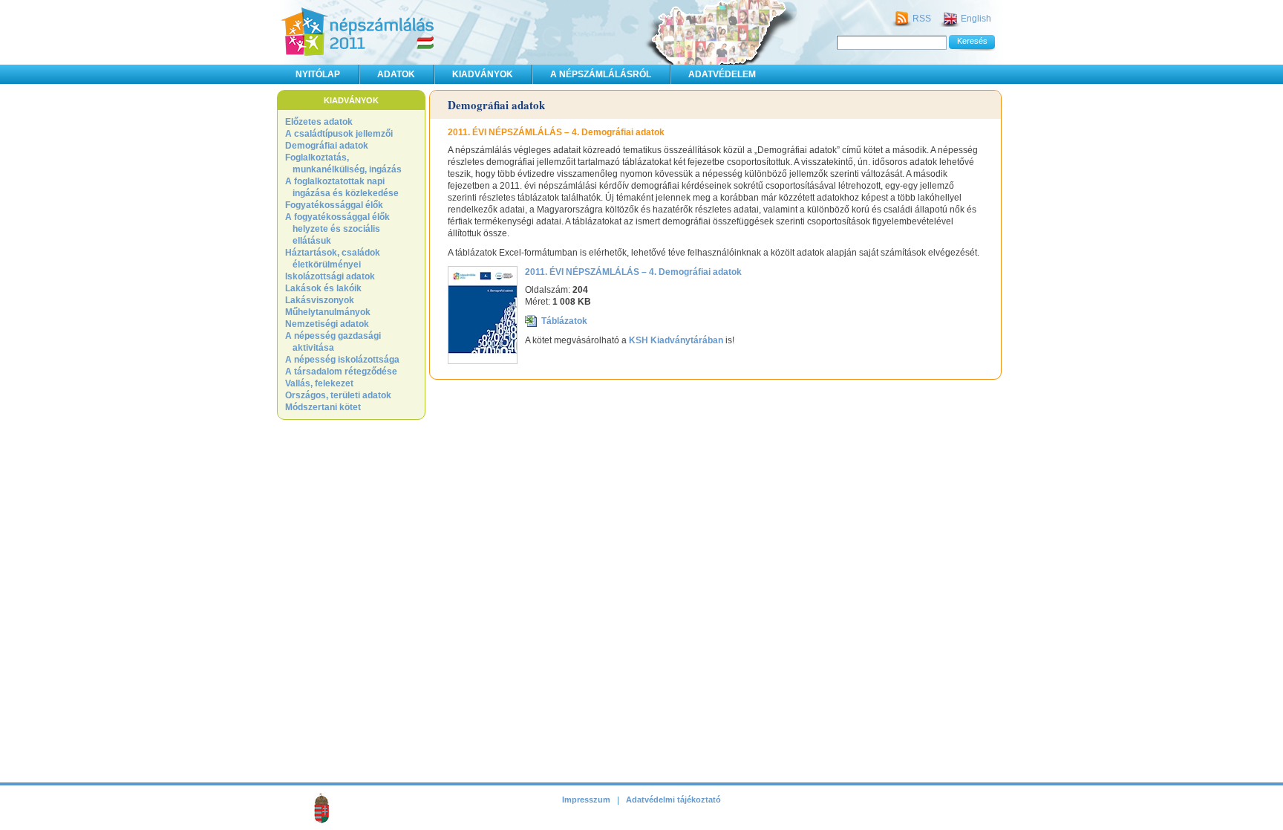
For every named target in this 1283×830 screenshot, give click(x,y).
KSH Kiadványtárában (676, 340)
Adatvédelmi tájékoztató (673, 799)
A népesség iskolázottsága (342, 359)
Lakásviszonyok (319, 300)
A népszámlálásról (600, 74)
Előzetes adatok (319, 122)
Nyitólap (318, 74)
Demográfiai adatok (326, 145)
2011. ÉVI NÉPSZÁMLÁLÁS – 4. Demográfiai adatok (633, 272)
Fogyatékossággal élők (334, 205)
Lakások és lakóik (323, 288)
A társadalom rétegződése (341, 371)
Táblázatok (564, 321)
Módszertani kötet (323, 407)
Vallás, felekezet (319, 383)
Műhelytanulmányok (327, 312)
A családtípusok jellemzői (339, 134)
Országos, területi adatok (338, 395)
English (976, 18)
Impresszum (586, 799)
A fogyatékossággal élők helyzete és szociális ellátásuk (337, 229)
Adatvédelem (722, 74)
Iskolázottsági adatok (330, 276)
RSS (922, 18)
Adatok (396, 74)
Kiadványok (482, 74)
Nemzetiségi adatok (327, 324)
